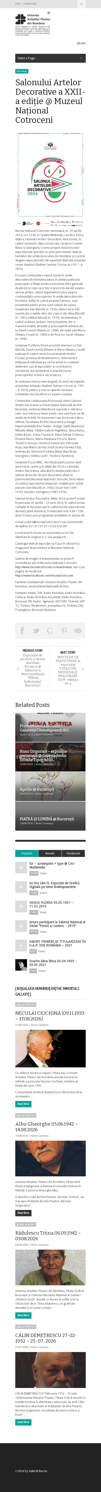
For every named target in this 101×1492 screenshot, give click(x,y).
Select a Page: (82, 4)
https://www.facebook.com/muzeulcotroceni (44, 575)
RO (84, 43)
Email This (78, 631)
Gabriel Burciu (38, 1471)
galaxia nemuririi (26, 1004)
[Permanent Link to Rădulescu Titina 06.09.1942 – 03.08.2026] (50, 1267)
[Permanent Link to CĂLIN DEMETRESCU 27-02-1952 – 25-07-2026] (50, 1370)
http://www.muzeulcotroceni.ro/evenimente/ (43, 567)
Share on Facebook (22, 631)
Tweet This (36, 631)
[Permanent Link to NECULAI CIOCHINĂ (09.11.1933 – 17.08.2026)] (50, 1048)
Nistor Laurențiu (40, 1025)
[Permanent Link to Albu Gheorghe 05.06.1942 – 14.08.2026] (50, 1158)
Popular (27, 853)
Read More (23, 1104)
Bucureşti (22, 71)
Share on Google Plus (50, 631)
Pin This (64, 631)
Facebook (73, 853)
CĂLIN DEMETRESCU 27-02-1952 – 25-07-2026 (46, 1338)
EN (78, 43)
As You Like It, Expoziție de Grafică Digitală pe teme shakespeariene (54, 885)
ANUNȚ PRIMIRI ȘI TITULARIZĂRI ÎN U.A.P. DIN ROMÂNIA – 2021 (57, 943)
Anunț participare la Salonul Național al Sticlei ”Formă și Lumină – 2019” (57, 924)
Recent (50, 853)
